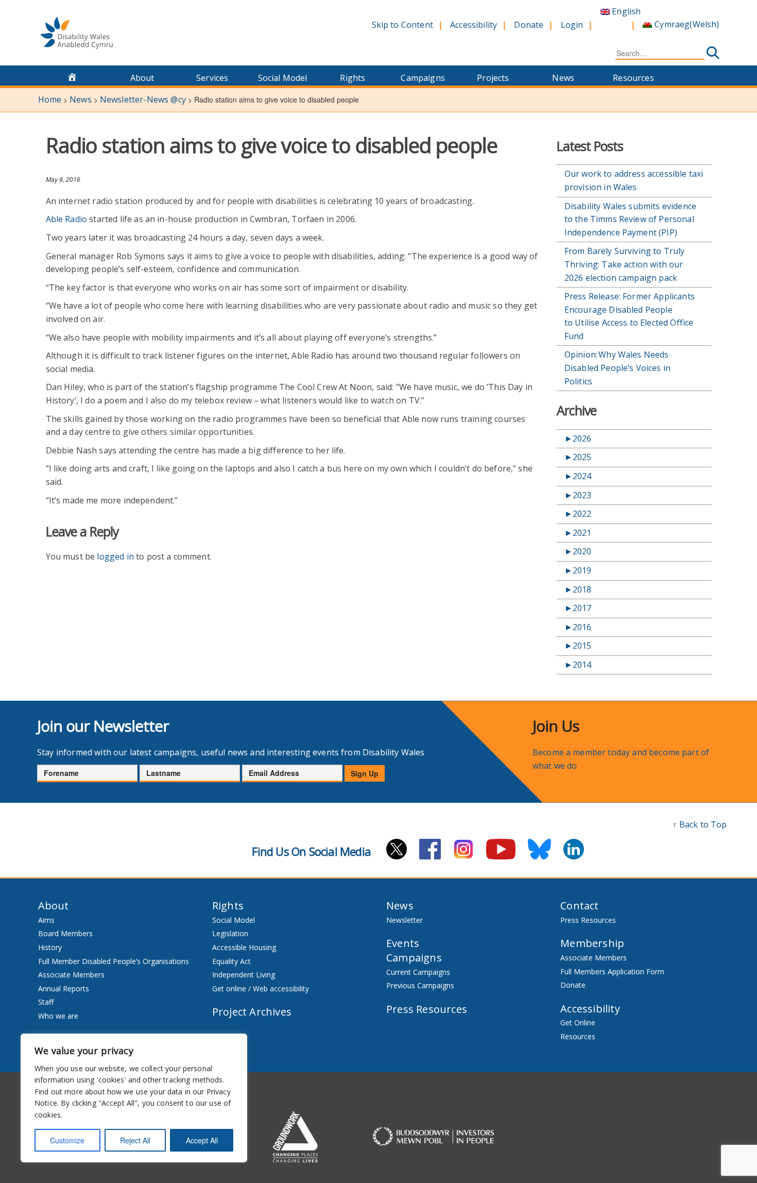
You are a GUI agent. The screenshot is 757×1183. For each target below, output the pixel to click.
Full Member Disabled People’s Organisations (114, 961)
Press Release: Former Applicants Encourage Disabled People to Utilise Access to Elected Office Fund (629, 316)
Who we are (58, 1016)
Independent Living (243, 974)
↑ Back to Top (700, 824)
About (142, 77)
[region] (134, 1098)
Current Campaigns (418, 972)
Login (572, 24)
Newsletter (404, 920)
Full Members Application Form (612, 971)
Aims (46, 920)
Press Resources (426, 1009)
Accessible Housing (244, 947)
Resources (633, 77)
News (563, 77)
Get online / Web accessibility (260, 988)
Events (402, 943)
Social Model (282, 77)
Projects (493, 77)
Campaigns (422, 77)
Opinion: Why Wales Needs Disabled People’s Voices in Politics (617, 367)
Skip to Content (402, 24)
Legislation (230, 933)
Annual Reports (63, 988)
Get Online (577, 1022)
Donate (528, 24)
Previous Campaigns (420, 985)
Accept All (202, 1140)
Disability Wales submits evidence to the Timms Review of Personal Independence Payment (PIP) (630, 219)
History (50, 947)
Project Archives (251, 1012)
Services (212, 77)
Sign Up (364, 773)
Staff (46, 1002)
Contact (579, 905)
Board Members (65, 933)
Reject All (135, 1140)
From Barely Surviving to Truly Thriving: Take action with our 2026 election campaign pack (624, 264)
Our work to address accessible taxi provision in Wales (633, 180)
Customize (67, 1140)
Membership (592, 943)
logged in (115, 556)
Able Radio (67, 219)
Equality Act (231, 961)
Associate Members (71, 974)
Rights (352, 77)
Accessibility (473, 24)
